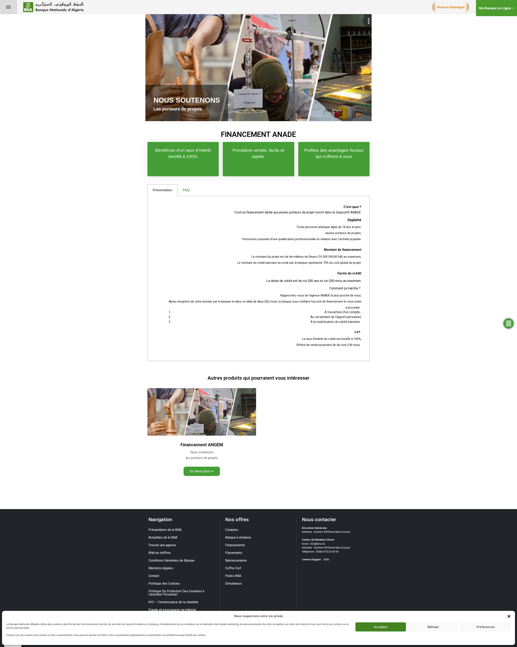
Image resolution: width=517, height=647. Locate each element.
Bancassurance (236, 560)
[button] (509, 616)
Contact (153, 576)
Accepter (381, 627)
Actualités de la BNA (162, 537)
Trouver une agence (162, 545)
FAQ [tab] (186, 190)
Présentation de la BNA (164, 530)
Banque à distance (238, 537)
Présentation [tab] (162, 190)
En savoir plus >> (202, 471)
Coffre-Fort (233, 568)
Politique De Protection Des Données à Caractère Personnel (176, 592)
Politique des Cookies (164, 583)
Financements (235, 545)
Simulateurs (233, 583)
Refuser (433, 627)
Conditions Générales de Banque (171, 560)
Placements (233, 553)
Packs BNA (233, 576)
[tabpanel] (258, 278)
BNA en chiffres (159, 553)
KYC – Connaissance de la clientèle (173, 602)
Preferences (486, 627)
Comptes (231, 530)
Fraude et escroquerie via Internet (172, 610)
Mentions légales (160, 568)
